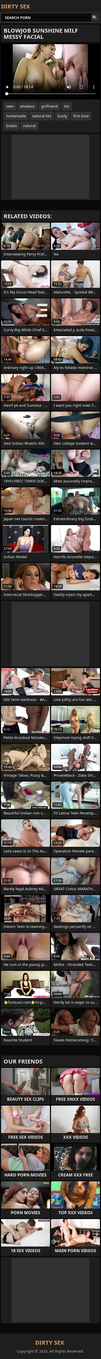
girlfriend (49, 106)
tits (66, 106)
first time (81, 115)
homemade (16, 115)
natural (29, 125)
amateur (27, 106)
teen (10, 106)
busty (62, 115)
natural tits (41, 115)
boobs (11, 125)
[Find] (94, 17)
